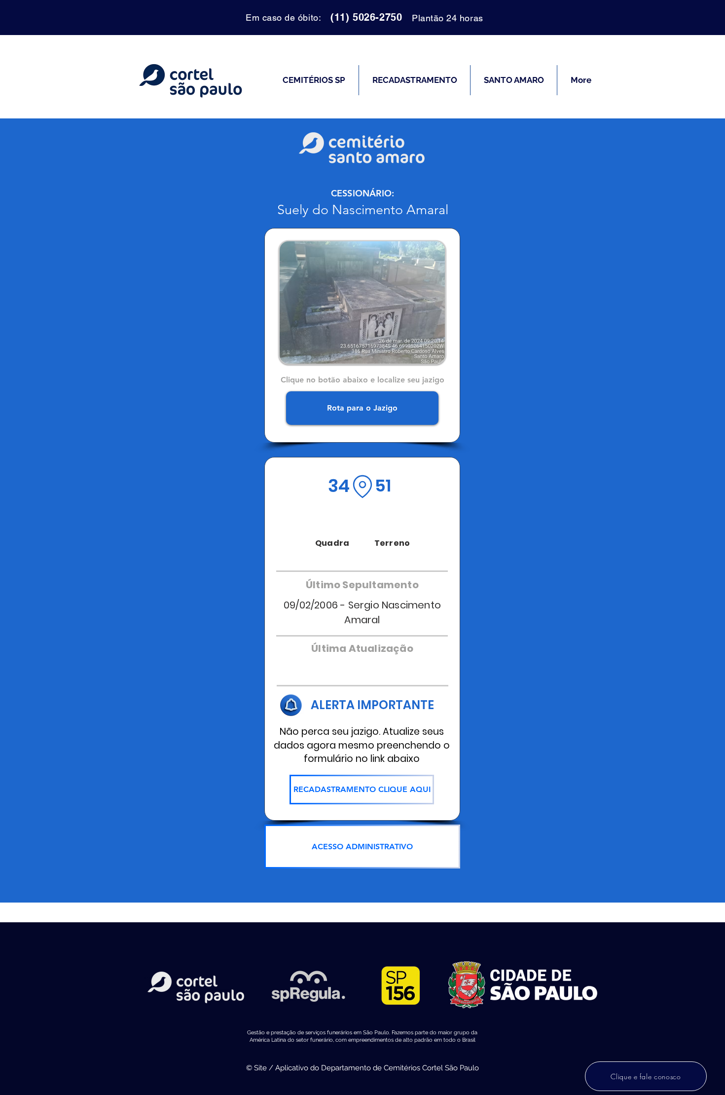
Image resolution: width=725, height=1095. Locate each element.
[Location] (362, 486)
